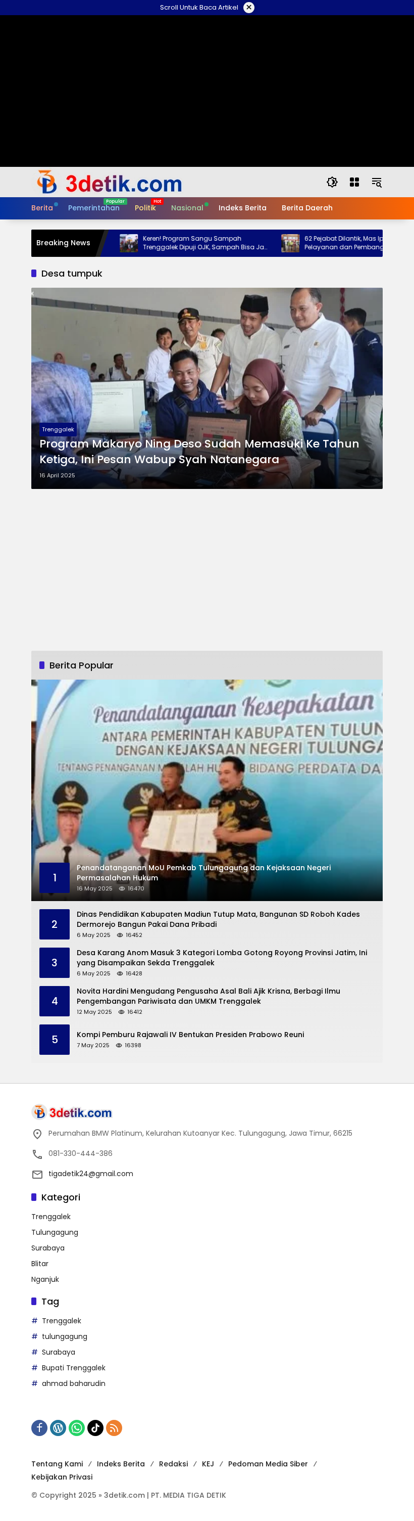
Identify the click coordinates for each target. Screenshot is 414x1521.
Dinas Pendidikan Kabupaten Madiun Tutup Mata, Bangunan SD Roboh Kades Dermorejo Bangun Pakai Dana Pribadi (218, 919)
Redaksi (173, 1464)
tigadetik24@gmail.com (90, 1174)
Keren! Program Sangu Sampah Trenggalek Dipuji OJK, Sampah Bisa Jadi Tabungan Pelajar (176, 243)
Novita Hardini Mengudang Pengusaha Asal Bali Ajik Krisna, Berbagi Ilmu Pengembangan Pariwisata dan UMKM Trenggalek (208, 996)
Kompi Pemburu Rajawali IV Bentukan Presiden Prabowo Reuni (190, 1035)
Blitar (39, 1264)
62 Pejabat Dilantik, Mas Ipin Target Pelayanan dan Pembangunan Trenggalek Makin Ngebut (327, 243)
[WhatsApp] (77, 1428)
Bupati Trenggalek (74, 1368)
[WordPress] (58, 1428)
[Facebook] (39, 1428)
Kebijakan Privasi (61, 1477)
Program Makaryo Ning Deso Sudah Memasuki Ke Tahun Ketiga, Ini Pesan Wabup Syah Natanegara (199, 451)
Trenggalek (58, 429)
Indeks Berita (121, 1464)
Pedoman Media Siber (268, 1464)
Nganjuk (45, 1279)
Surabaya (48, 1248)
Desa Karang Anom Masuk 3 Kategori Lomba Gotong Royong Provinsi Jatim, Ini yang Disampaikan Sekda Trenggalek (222, 958)
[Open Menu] (354, 182)
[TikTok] (95, 1428)
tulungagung (64, 1336)
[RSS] (114, 1428)
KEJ (208, 1464)
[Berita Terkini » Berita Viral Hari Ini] (107, 181)
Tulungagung (54, 1232)
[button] (332, 182)
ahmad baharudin (74, 1383)
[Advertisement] (207, 570)
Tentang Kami (57, 1464)
